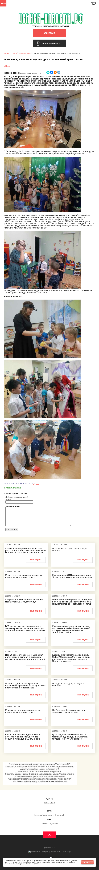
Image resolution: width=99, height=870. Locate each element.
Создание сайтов (55, 851)
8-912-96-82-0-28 (49, 802)
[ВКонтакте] (51, 72)
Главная (7, 53)
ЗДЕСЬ (36, 484)
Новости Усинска (24, 53)
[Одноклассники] (55, 72)
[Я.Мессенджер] (48, 72)
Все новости (49, 33)
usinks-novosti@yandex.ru (50, 823)
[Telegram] (58, 72)
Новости (14, 53)
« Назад (7, 66)
